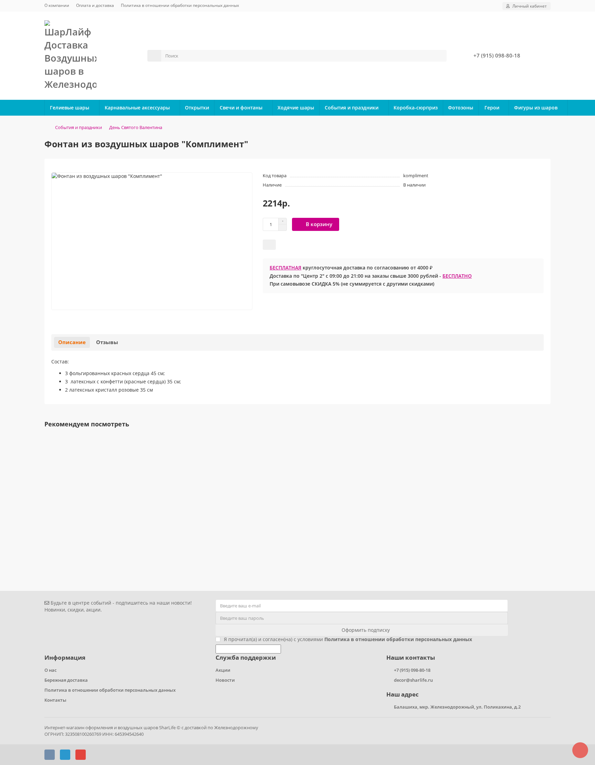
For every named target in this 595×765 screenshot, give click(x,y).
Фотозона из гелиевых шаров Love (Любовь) (101, 530)
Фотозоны (460, 107)
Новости (225, 680)
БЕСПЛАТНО (457, 276)
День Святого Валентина (135, 127)
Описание (72, 342)
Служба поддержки (246, 657)
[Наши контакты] (580, 750)
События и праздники (351, 107)
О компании (56, 5)
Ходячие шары (296, 107)
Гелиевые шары (69, 107)
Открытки (197, 107)
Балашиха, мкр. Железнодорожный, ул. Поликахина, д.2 (457, 707)
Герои (491, 107)
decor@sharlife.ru (413, 680)
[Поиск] (439, 55)
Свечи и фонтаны (241, 107)
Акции (223, 670)
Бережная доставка (66, 680)
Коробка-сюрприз (416, 107)
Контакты (55, 700)
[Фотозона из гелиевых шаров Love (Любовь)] (297, 478)
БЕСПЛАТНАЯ (285, 267)
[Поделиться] (269, 245)
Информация (64, 657)
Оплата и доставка (95, 5)
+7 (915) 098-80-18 (496, 55)
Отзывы (107, 342)
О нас (50, 670)
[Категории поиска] (154, 56)
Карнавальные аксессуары (137, 107)
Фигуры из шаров (535, 107)
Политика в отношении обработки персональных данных (180, 5)
